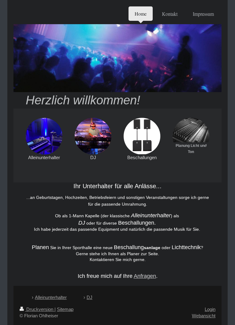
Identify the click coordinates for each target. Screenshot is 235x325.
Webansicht (203, 315)
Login (210, 309)
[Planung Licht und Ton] (191, 130)
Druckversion (39, 309)
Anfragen (145, 276)
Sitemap (65, 309)
